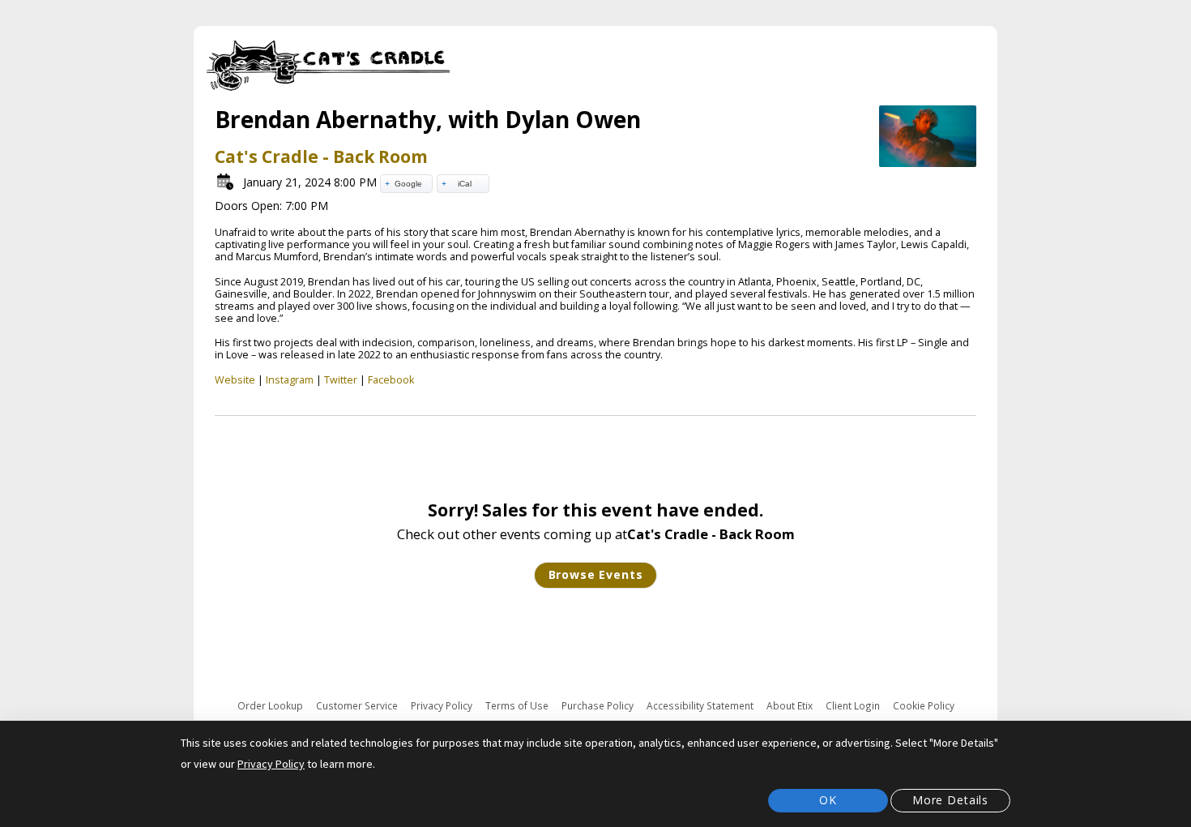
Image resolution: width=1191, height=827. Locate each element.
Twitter (340, 380)
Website (235, 380)
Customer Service (357, 706)
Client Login (853, 706)
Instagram (290, 380)
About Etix (789, 706)
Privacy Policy (441, 706)
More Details (950, 800)
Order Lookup (270, 706)
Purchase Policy (597, 706)
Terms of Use (517, 706)
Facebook (391, 380)
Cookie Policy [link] (923, 705)
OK (828, 800)
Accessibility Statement (700, 706)
